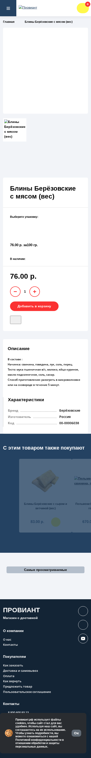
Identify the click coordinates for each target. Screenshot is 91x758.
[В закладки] (15, 320)
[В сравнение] (24, 318)
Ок (76, 733)
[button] (45, 569)
